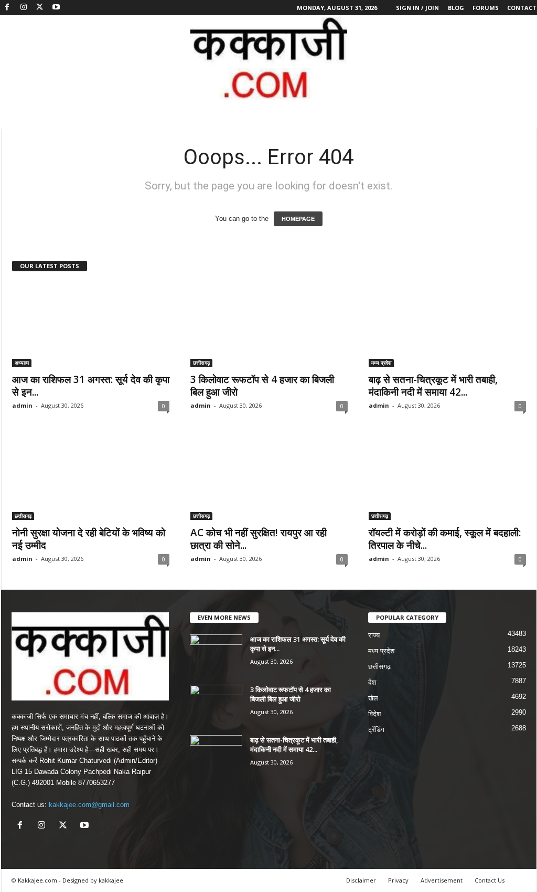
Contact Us (489, 880)
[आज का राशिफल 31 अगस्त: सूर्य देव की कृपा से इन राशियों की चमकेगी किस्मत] (90, 325)
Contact (521, 8)
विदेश (374, 714)
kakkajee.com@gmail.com (89, 805)
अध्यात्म (22, 362)
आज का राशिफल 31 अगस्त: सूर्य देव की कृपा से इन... (90, 386)
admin (22, 405)
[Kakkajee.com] (268, 59)
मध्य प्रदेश (381, 362)
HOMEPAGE (298, 219)
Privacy (398, 880)
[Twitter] (40, 7)
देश (372, 682)
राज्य (374, 635)
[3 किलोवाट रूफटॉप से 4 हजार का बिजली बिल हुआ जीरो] (269, 325)
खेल (373, 698)
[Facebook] (7, 7)
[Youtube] (56, 7)
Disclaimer (361, 880)
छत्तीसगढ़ (201, 362)
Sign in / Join (417, 8)
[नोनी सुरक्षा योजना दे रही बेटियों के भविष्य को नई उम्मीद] (90, 478)
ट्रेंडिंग (376, 730)
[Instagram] (23, 7)
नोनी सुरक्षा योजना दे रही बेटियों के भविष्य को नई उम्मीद (88, 539)
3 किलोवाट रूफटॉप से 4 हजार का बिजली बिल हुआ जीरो (262, 386)
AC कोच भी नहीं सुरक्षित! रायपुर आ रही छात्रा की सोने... (258, 539)
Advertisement (442, 880)
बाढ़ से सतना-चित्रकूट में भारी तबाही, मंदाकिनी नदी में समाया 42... (433, 386)
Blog (456, 8)
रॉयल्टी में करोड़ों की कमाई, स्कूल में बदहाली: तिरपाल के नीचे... (445, 539)
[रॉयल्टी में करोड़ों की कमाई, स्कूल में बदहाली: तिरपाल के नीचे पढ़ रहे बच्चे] (447, 478)
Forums (485, 8)
